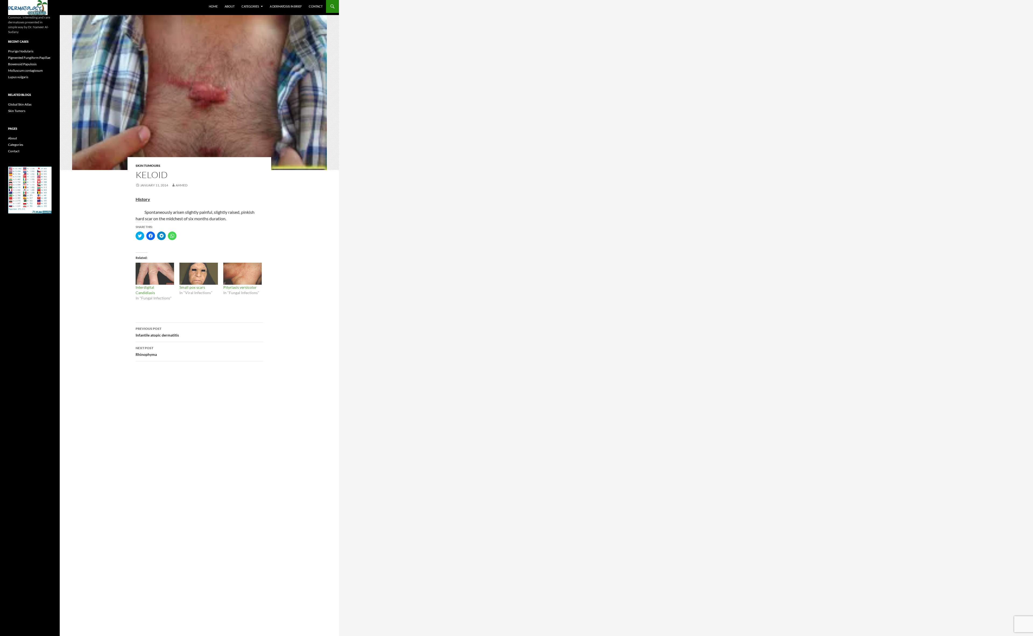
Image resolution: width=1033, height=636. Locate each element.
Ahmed (182, 185)
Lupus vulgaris (18, 77)
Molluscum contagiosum (25, 70)
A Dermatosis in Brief (286, 6)
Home (213, 6)
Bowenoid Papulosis (22, 64)
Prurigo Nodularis (20, 51)
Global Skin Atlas (19, 104)
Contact (316, 6)
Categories (250, 6)
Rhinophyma (146, 351)
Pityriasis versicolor (240, 287)
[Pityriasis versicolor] (242, 274)
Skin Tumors (16, 111)
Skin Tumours (148, 166)
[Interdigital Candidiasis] (155, 274)
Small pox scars (192, 287)
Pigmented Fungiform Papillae (29, 58)
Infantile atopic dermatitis (157, 332)
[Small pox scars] (198, 274)
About (230, 6)
